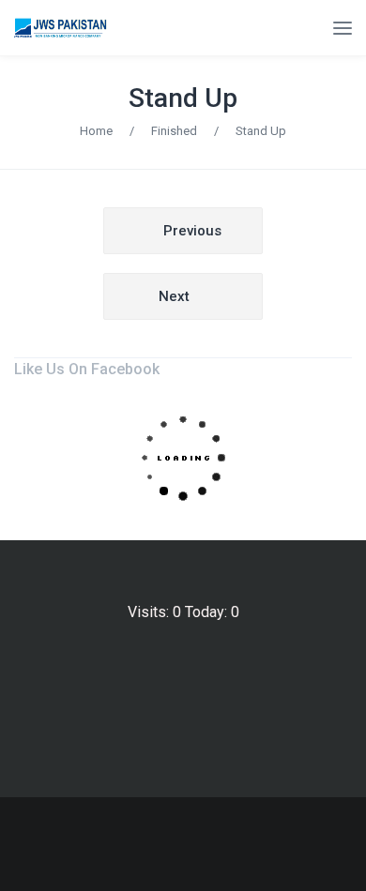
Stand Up (183, 98)
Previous (192, 230)
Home (96, 131)
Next (174, 296)
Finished (174, 131)
